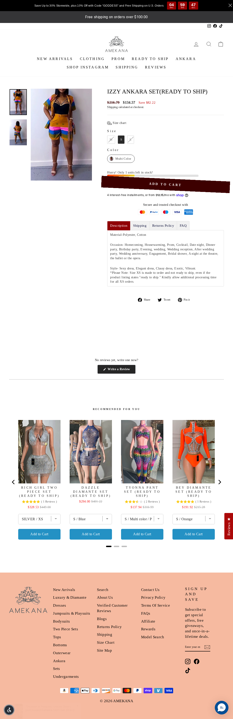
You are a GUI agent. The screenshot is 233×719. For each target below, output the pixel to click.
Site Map (104, 650)
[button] (116, 123)
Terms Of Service (155, 605)
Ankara (59, 661)
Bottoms (60, 645)
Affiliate (148, 621)
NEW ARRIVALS (55, 59)
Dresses (59, 605)
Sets (56, 668)
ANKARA (186, 59)
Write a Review (121, 370)
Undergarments (66, 676)
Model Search (152, 637)
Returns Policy (109, 627)
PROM (118, 59)
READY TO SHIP (150, 59)
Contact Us (150, 590)
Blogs (102, 619)
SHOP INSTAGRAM (88, 67)
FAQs (145, 613)
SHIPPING (127, 67)
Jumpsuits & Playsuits (71, 613)
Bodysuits (61, 621)
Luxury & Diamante (69, 597)
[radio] (111, 140)
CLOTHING (92, 59)
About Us (105, 597)
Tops (57, 637)
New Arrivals (64, 590)
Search (102, 590)
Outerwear (62, 653)
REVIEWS (155, 67)
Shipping (112, 107)
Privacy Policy (153, 597)
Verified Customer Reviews (112, 608)
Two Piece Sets (65, 629)
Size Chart (105, 642)
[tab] (118, 225)
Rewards (148, 629)
